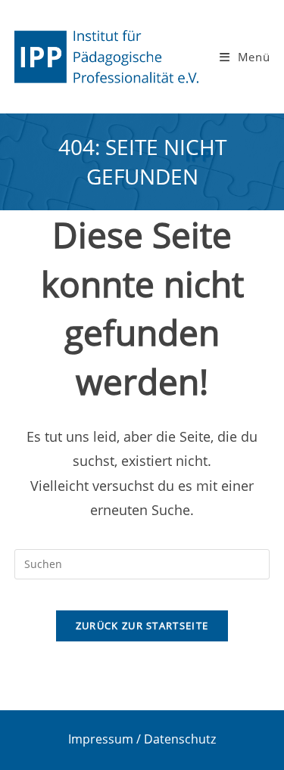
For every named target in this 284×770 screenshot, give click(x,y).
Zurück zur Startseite (142, 625)
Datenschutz (180, 739)
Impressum (100, 739)
